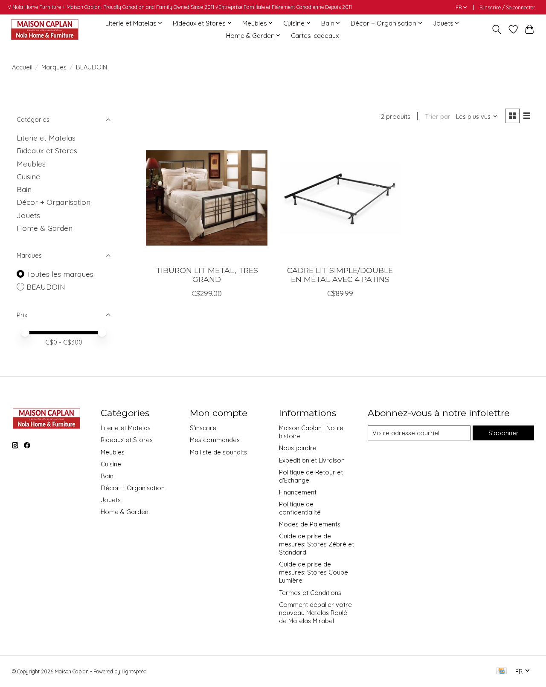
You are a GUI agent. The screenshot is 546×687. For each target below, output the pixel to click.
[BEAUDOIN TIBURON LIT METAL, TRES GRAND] (206, 198)
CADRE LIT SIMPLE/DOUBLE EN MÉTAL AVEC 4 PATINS (340, 275)
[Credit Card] (501, 671)
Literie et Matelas (46, 137)
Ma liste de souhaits (218, 452)
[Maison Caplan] (44, 29)
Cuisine (28, 176)
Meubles (31, 163)
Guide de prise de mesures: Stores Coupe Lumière (313, 572)
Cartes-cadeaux (315, 36)
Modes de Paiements (309, 524)
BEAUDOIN (45, 286)
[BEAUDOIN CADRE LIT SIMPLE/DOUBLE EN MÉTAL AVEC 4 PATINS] (340, 198)
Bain (24, 189)
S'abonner (503, 433)
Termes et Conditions (310, 593)
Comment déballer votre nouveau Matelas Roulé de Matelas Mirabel (315, 613)
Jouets (28, 215)
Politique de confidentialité (300, 508)
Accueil (22, 67)
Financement (298, 492)
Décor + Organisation (53, 202)
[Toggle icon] (496, 29)
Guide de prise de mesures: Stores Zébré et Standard (316, 544)
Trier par (437, 116)
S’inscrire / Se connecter (507, 7)
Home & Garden (45, 228)
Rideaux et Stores (47, 150)
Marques (54, 67)
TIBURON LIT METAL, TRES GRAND (207, 275)
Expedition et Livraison (312, 460)
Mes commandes (215, 440)
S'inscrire (203, 428)
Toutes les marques (59, 274)
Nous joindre (298, 448)
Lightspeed (134, 671)
